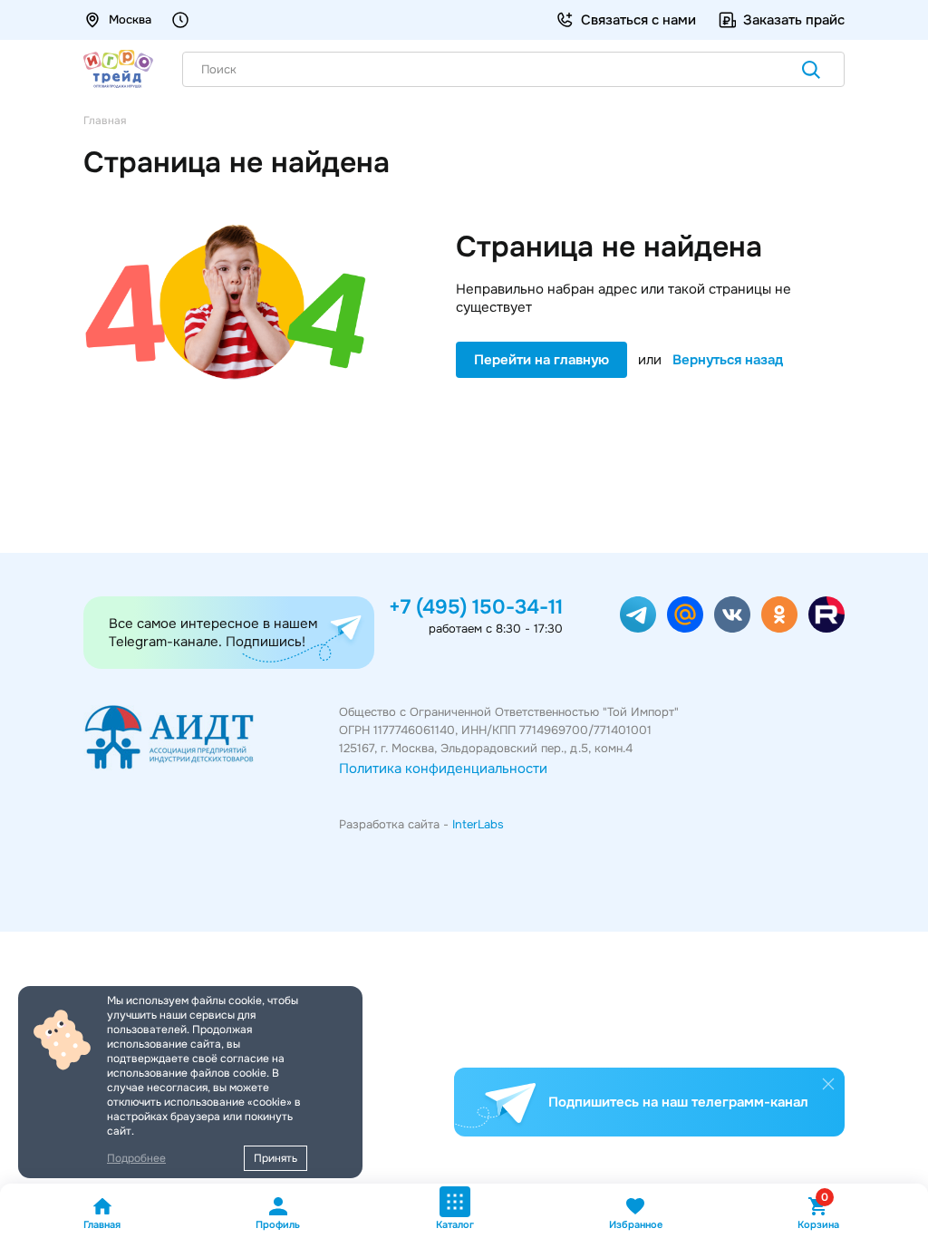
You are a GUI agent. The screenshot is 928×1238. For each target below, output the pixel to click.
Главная (102, 1224)
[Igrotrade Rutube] (826, 614)
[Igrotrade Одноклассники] (779, 614)
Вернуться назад (727, 360)
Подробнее (136, 1158)
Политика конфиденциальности (443, 768)
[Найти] (811, 72)
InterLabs (478, 824)
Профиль (278, 1224)
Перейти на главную (541, 360)
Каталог (455, 1224)
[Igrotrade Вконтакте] (732, 614)
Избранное (635, 1224)
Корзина (818, 1213)
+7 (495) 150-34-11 (476, 607)
